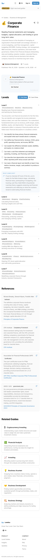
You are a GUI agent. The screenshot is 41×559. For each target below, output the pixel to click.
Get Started (15, 87)
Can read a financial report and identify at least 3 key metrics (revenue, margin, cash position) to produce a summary (21, 165)
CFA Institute (8, 347)
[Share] (34, 22)
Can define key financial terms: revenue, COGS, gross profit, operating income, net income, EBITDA (21, 141)
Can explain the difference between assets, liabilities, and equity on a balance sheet (21, 147)
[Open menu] (15, 3)
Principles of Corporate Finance (14, 319)
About (24, 539)
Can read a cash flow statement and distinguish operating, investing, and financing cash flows (19, 153)
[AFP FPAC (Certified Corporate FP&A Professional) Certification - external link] (36, 355)
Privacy (24, 546)
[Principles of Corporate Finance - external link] (36, 296)
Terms (24, 549)
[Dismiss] (38, 8)
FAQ (23, 542)
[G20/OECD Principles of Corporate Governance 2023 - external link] (36, 386)
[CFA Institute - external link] (36, 327)
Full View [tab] (24, 97)
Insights (4, 542)
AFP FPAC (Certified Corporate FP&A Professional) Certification (20, 377)
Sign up (35, 3)
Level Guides (6, 539)
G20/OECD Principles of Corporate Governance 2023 (19, 407)
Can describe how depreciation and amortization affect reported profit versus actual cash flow (20, 158)
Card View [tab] (34, 97)
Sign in (28, 3)
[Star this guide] (37, 22)
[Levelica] (3, 3)
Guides (6, 17)
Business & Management (18, 17)
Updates (4, 546)
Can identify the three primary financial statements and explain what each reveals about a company (20, 135)
